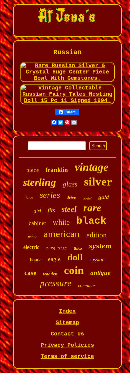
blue (29, 197)
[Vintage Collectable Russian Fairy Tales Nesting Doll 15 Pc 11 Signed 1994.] (67, 100)
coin (74, 270)
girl (37, 210)
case (30, 272)
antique (100, 272)
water (32, 236)
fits (51, 210)
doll (75, 257)
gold (103, 197)
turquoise (56, 248)
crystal (87, 198)
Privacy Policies (67, 345)
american (62, 233)
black (91, 221)
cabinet (37, 223)
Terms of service (67, 356)
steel (69, 209)
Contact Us (67, 334)
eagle (54, 259)
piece (32, 170)
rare (92, 207)
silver (98, 181)
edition (96, 235)
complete (86, 285)
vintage (91, 167)
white (61, 222)
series (50, 195)
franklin (57, 169)
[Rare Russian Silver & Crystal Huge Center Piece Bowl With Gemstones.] (67, 78)
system (100, 245)
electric (31, 247)
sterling (39, 182)
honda (35, 259)
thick (78, 248)
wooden (50, 273)
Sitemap (67, 322)
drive (71, 197)
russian (97, 259)
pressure (55, 283)
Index (67, 311)
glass (70, 184)
